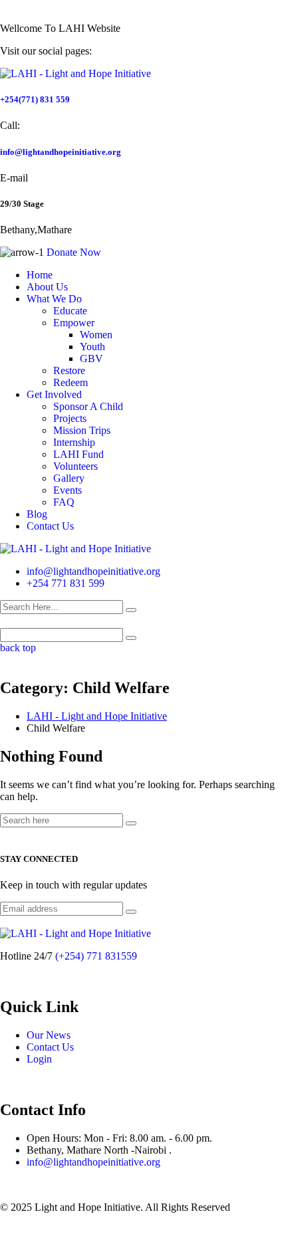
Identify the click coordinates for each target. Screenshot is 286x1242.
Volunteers (75, 466)
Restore (69, 370)
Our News (49, 1035)
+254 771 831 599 (65, 583)
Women (96, 334)
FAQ (63, 502)
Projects (69, 418)
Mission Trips (81, 430)
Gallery (68, 478)
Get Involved (54, 394)
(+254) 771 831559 (96, 956)
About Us (47, 286)
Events (67, 490)
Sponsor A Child (88, 406)
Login (39, 1059)
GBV (91, 358)
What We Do (54, 298)
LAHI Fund (78, 454)
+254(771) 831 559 (35, 99)
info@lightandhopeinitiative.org (60, 152)
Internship (74, 442)
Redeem (70, 382)
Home (40, 274)
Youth (92, 346)
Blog (37, 514)
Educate (70, 310)
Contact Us (50, 526)
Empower (73, 322)
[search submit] (131, 610)
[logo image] (75, 548)
